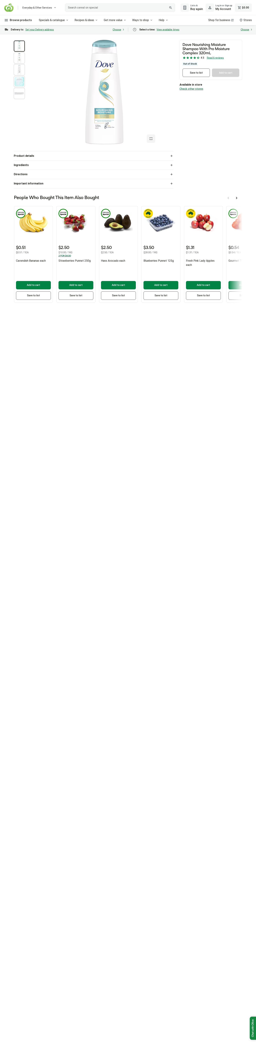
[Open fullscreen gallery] (151, 138)
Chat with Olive (252, 1028)
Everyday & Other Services (37, 7)
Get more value (113, 20)
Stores (247, 20)
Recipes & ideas (84, 20)
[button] (19, 46)
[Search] (170, 7)
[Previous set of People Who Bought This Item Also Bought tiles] (228, 198)
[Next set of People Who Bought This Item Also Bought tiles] (236, 198)
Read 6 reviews (215, 57)
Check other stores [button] (191, 88)
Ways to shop (140, 20)
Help (161, 20)
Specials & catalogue (52, 20)
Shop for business (219, 20)
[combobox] (120, 7)
